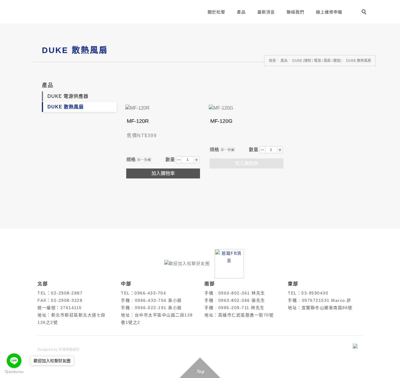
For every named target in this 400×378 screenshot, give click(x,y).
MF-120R (138, 121)
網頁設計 (73, 350)
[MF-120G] (221, 107)
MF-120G (221, 121)
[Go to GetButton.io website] (14, 372)
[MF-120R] (137, 107)
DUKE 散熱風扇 (358, 61)
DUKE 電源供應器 (67, 96)
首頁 (272, 61)
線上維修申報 (329, 12)
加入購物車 (163, 173)
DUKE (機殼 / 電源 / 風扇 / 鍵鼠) (316, 61)
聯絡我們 (295, 12)
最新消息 (266, 12)
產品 (241, 12)
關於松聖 (216, 12)
